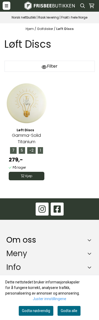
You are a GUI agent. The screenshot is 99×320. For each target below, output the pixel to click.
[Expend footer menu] (90, 253)
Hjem (30, 29)
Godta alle (69, 311)
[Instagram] (42, 209)
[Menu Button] (6, 6)
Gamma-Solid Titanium (26, 138)
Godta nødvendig (36, 311)
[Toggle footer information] (90, 240)
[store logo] (49, 6)
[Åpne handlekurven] (91, 5)
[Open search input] (82, 5)
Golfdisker (45, 29)
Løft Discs (65, 29)
